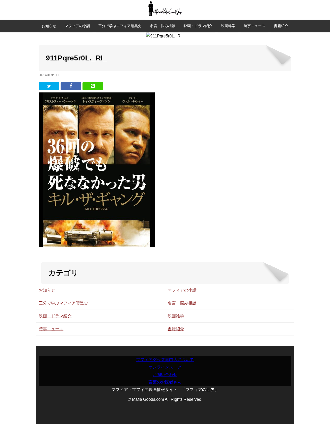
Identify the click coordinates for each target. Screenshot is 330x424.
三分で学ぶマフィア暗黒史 (120, 26)
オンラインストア (165, 367)
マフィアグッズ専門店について (165, 359)
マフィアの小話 (77, 26)
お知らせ (49, 26)
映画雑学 (228, 26)
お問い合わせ (165, 374)
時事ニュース (254, 26)
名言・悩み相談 (162, 26)
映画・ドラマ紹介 (198, 26)
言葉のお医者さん (165, 382)
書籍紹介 (281, 26)
